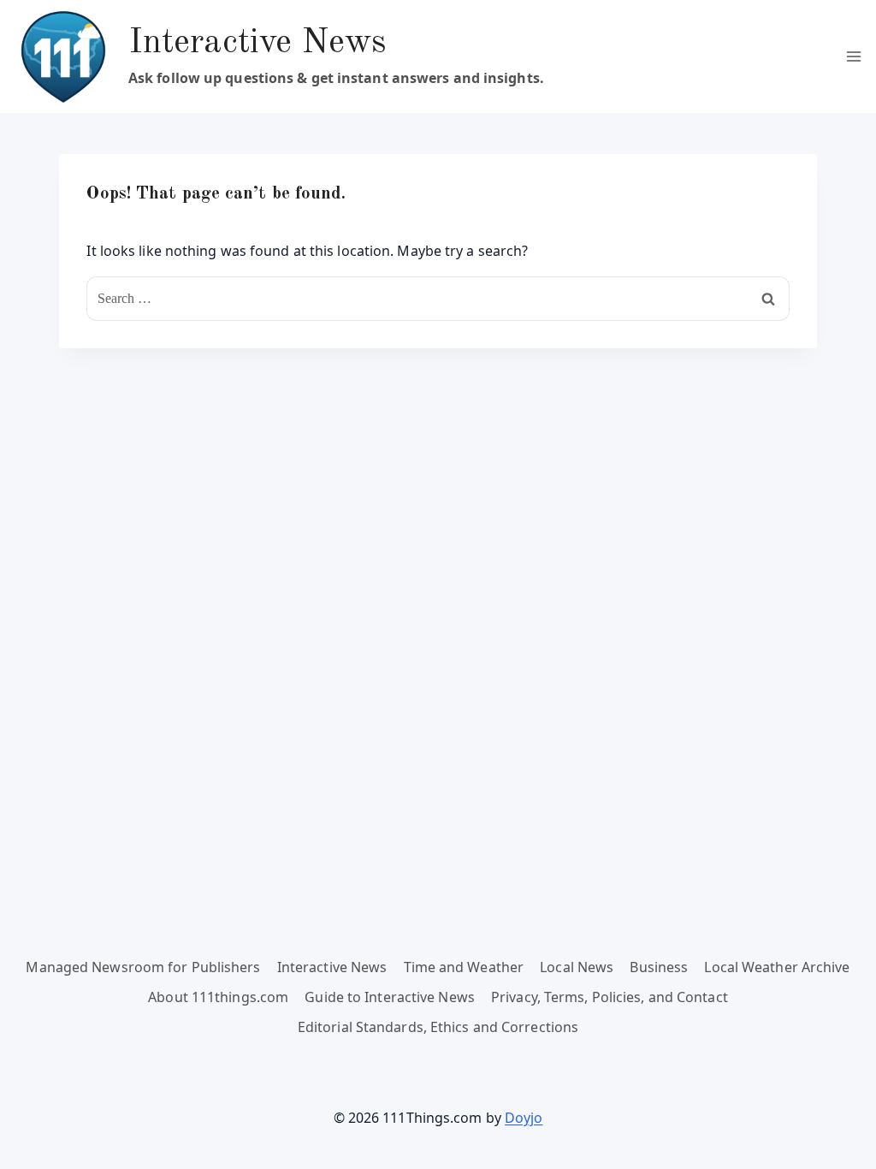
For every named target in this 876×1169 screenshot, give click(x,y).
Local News (576, 967)
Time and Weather (464, 967)
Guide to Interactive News (390, 997)
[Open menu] (853, 56)
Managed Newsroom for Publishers (143, 967)
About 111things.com (218, 997)
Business (659, 967)
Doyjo (524, 1117)
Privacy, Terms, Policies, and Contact (609, 997)
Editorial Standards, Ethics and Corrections (438, 1027)
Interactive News (332, 967)
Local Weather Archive (776, 967)
